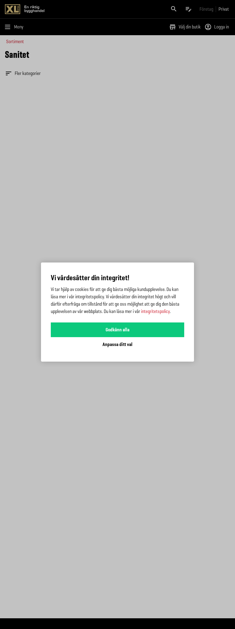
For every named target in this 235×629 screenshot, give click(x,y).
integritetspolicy (155, 311)
